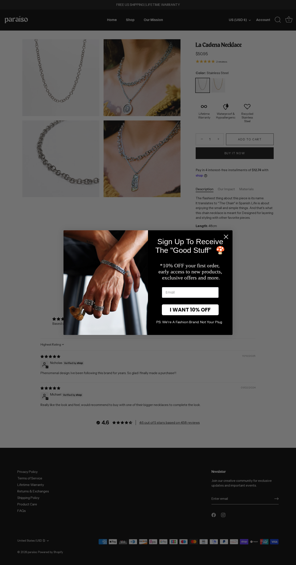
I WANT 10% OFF (190, 309)
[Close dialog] (226, 237)
